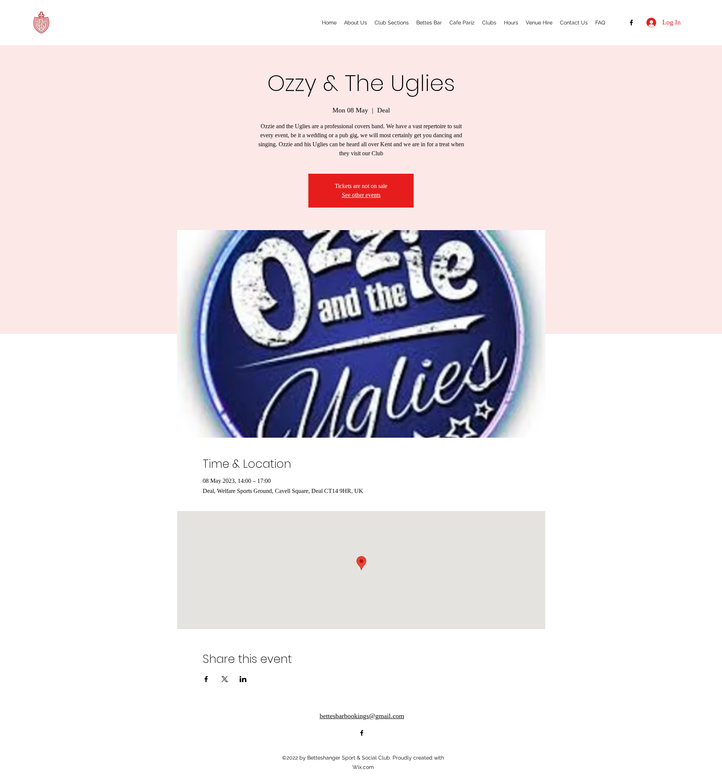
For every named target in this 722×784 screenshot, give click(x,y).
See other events (361, 195)
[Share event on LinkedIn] (243, 679)
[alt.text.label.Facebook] (631, 22)
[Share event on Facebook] (206, 679)
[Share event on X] (224, 679)
